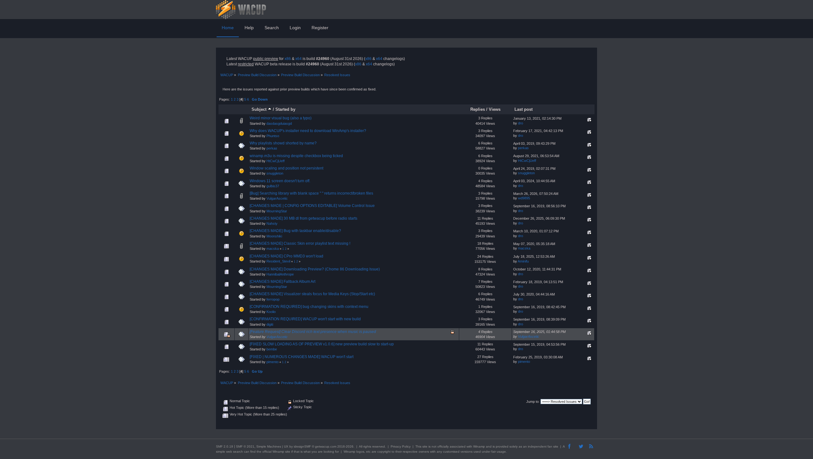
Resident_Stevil (278, 261)
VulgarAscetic (277, 198)
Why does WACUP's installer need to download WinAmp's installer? (308, 131)
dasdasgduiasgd (279, 123)
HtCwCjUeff (275, 161)
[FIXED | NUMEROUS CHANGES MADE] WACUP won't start (301, 357)
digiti (269, 324)
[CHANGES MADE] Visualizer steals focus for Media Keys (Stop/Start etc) (312, 294)
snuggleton (274, 173)
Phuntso (272, 136)
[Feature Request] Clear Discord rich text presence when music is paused (313, 331)
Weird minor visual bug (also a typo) (281, 118)
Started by (285, 109)
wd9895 (524, 198)
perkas (271, 148)
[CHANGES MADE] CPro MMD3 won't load (286, 256)
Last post (523, 109)
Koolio (271, 312)
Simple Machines (268, 446)
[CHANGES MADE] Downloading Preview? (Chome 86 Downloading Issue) (315, 269)
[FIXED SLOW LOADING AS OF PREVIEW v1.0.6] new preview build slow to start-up (322, 344)
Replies (477, 109)
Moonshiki (274, 236)
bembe (271, 349)
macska (272, 248)
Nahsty (272, 223)
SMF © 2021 (245, 446)
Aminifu (523, 261)
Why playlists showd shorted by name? (283, 143)
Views (495, 109)
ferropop (272, 299)
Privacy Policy (401, 446)
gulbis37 (272, 186)
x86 (288, 59)
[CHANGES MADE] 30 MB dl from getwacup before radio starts (303, 218)
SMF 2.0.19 (224, 446)
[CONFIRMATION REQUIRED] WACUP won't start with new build (305, 319)
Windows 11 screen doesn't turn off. (280, 181)
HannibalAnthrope (280, 274)
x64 (298, 59)
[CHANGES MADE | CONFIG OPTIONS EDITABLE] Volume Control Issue (312, 205)
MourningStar (276, 211)
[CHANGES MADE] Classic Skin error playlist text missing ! (300, 243)
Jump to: (533, 401)
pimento (272, 362)
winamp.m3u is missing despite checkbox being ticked (296, 156)
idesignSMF (302, 446)
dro (520, 123)
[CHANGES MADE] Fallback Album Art (282, 281)
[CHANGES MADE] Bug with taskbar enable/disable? (295, 231)
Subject (260, 109)
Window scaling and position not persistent (286, 168)
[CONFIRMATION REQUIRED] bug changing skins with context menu (309, 306)
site (424, 446)
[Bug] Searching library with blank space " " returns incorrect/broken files (311, 193)
